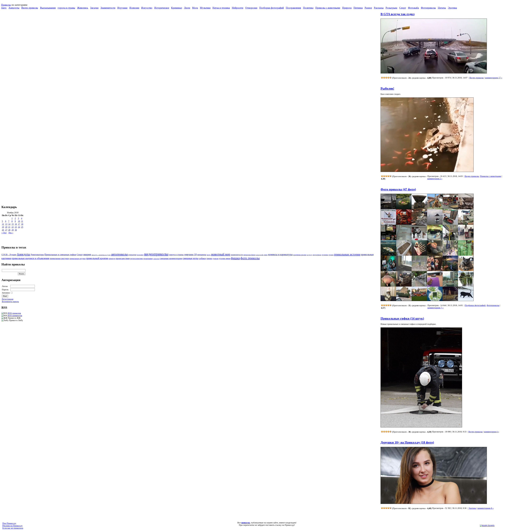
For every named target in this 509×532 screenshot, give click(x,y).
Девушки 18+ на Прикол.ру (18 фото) (407, 442)
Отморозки (251, 7)
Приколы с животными (327, 7)
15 (13, 224)
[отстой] (382, 77)
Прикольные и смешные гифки (60, 254)
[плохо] (384, 77)
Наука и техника (221, 7)
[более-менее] (386, 77)
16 (16, 224)
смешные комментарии (171, 258)
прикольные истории (347, 254)
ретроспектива (136, 258)
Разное (368, 7)
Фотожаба (413, 7)
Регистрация (7, 299)
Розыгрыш (391, 7)
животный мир (220, 254)
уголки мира (224, 258)
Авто (3, 7)
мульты (331, 255)
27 (6, 230)
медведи (309, 255)
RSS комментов (14, 315)
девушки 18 (190, 254)
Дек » (10, 233)
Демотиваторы (37, 254)
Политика (308, 7)
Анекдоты (13, 7)
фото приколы (250, 258)
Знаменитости (107, 7)
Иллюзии (134, 7)
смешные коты (190, 258)
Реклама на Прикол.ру (12, 526)
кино (266, 255)
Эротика (452, 7)
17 (19, 224)
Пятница (358, 7)
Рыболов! (387, 88)
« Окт (4, 233)
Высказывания (48, 7)
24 (19, 227)
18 (22, 224)
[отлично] (390, 77)
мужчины (325, 255)
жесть (208, 255)
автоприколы (119, 254)
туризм (215, 259)
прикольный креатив (97, 258)
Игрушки (122, 7)
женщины (201, 254)
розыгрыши (148, 259)
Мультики (205, 7)
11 (22, 221)
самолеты (156, 258)
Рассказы (379, 7)
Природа (347, 7)
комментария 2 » (434, 179)
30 (16, 230)
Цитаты (442, 7)
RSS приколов (14, 313)
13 (6, 224)
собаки (202, 258)
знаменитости (237, 254)
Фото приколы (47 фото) (398, 189)
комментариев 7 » (435, 308)
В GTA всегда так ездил (397, 14)
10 (19, 221)
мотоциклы (317, 255)
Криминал (176, 7)
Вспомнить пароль (10, 301)
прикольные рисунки (59, 258)
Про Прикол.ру (9, 523)
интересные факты (249, 255)
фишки (235, 258)
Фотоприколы (428, 7)
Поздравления (293, 7)
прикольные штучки (77, 258)
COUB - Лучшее (8, 254)
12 (3, 224)
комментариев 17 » (493, 78)
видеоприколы (156, 254)
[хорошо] (388, 77)
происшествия (123, 258)
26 (3, 230)
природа (112, 258)
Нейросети (237, 7)
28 (9, 230)
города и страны (66, 7)
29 (13, 230)
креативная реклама (299, 255)
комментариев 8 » (486, 508)
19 (3, 227)
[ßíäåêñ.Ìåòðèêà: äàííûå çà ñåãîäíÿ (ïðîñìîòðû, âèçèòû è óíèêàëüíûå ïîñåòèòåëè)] (487, 525)
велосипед (140, 255)
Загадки (94, 7)
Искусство (146, 7)
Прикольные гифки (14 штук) (402, 318)
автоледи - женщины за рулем (101, 255)
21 (9, 227)
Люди (187, 7)
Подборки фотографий (271, 7)
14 (9, 224)
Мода (195, 7)
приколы (245, 523)
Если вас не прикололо (12, 528)
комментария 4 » (491, 432)
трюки (209, 258)
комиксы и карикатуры (280, 254)
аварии (87, 254)
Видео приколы (29, 7)
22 (13, 227)
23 (16, 227)
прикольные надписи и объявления (30, 258)
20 (6, 227)
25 (22, 227)
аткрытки (132, 254)
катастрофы (260, 255)
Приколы (6, 4)
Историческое (161, 7)
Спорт (402, 7)
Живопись (82, 7)
